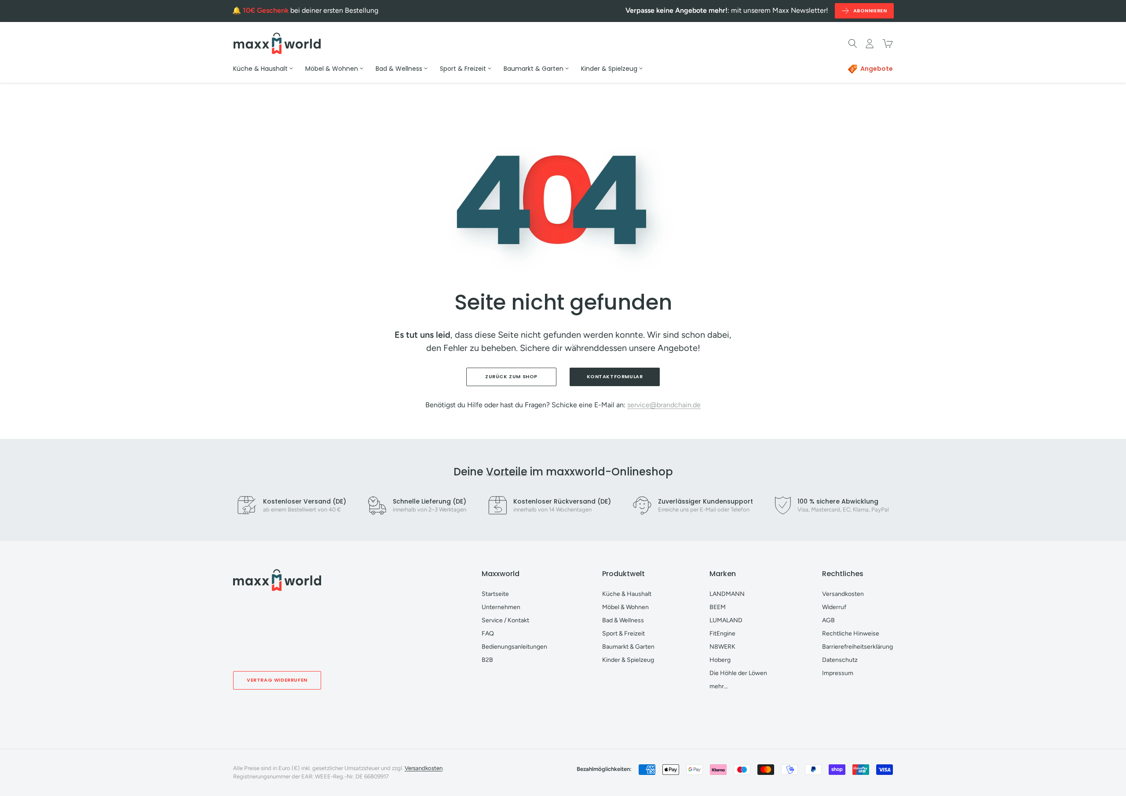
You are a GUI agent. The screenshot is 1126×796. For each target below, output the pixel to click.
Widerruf (834, 607)
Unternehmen (501, 607)
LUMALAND (725, 620)
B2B (487, 660)
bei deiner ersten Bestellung (310, 10)
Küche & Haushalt (626, 594)
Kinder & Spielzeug (628, 660)
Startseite (495, 594)
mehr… (718, 686)
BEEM (717, 607)
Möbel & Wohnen (625, 607)
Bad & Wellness (623, 620)
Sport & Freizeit (623, 633)
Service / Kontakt (505, 620)
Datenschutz (840, 660)
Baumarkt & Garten (628, 646)
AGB (828, 620)
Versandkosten (843, 594)
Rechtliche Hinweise (850, 633)
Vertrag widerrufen (277, 679)
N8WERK (722, 646)
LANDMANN (727, 594)
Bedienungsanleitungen (514, 646)
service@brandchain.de (664, 405)
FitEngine (722, 633)
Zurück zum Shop (511, 376)
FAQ (488, 633)
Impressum (837, 673)
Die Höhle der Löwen (738, 673)
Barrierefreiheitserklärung (857, 646)
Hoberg (720, 660)
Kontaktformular (615, 376)
